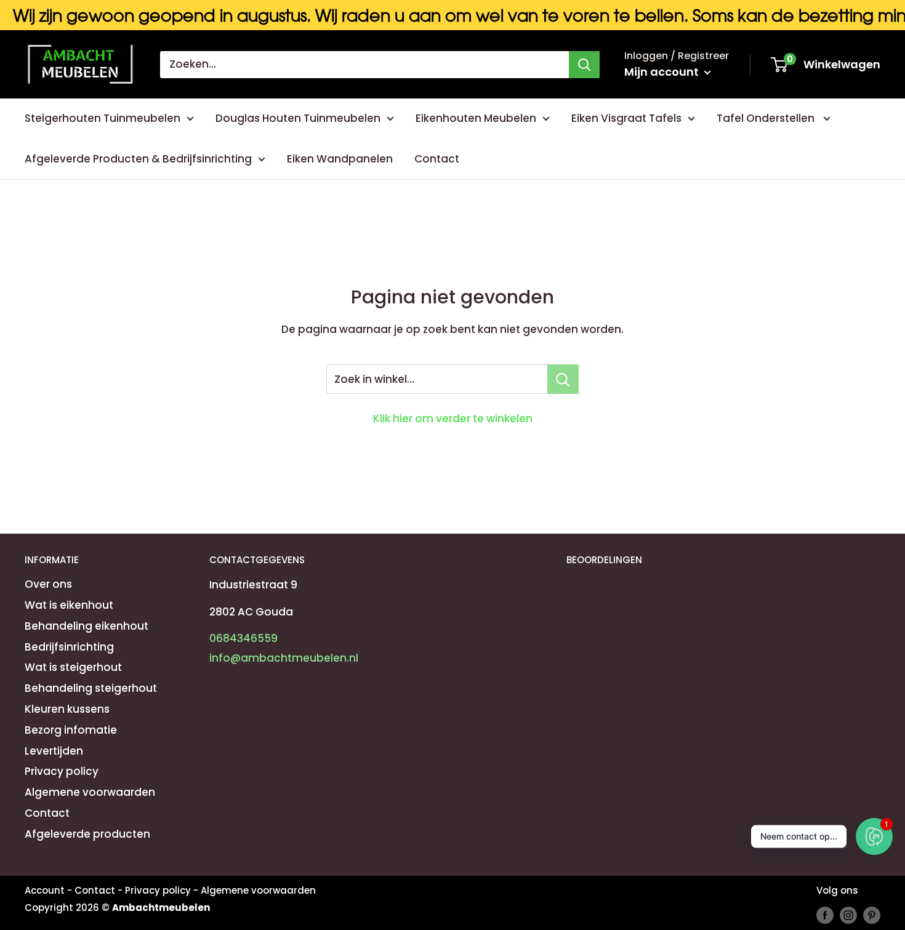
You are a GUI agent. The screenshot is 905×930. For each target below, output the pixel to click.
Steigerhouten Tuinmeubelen (102, 118)
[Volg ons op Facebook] (825, 915)
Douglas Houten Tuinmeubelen (297, 118)
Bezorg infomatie (71, 730)
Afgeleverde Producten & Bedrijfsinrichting (138, 158)
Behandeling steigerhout (91, 688)
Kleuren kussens (67, 709)
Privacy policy (62, 771)
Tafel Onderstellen (767, 118)
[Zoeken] (584, 64)
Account (45, 890)
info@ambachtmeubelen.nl (283, 658)
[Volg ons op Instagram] (848, 915)
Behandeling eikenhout (86, 626)
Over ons (48, 584)
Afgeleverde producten (87, 834)
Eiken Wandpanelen (340, 158)
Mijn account (662, 71)
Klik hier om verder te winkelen (453, 418)
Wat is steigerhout (73, 667)
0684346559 (243, 638)
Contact (436, 158)
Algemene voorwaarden (90, 792)
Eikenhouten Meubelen (476, 118)
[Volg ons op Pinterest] (871, 915)
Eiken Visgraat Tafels (626, 118)
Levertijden (54, 751)
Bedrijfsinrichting (69, 646)
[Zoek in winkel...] (563, 379)
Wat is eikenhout (69, 605)
